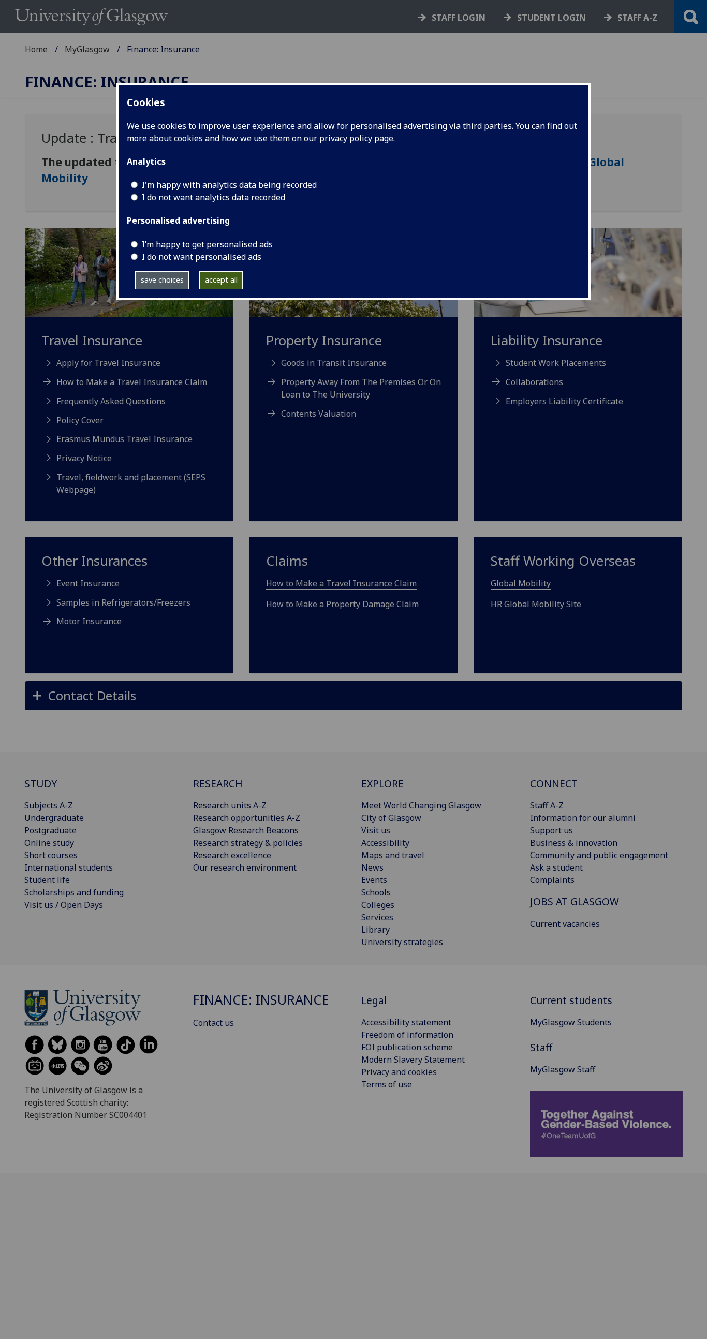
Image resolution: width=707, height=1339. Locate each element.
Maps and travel (392, 855)
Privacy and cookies (399, 1072)
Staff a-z (637, 17)
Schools (376, 892)
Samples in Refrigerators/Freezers (123, 602)
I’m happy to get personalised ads (207, 244)
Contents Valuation (318, 413)
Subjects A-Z (48, 805)
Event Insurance (88, 583)
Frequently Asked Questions (111, 401)
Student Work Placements (556, 363)
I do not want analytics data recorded (213, 197)
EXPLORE (382, 783)
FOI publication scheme (407, 1047)
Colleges (377, 904)
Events (374, 880)
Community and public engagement (599, 855)
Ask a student (556, 867)
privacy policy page (356, 138)
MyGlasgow (87, 49)
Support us (551, 830)
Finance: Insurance (107, 82)
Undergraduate (54, 817)
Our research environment (245, 867)
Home (36, 49)
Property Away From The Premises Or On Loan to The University (361, 388)
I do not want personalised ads (201, 256)
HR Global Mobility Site (536, 604)
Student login (551, 17)
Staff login (458, 17)
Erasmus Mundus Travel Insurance (124, 439)
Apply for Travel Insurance (108, 363)
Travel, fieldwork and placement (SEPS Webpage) (130, 483)
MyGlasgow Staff (562, 1069)
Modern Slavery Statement (413, 1059)
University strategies (402, 942)
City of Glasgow (391, 817)
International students (68, 867)
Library (375, 929)
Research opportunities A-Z (246, 817)
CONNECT (554, 783)
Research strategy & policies (248, 842)
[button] (353, 695)
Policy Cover (80, 420)
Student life (47, 880)
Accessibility (385, 842)
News (372, 867)
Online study (49, 842)
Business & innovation (573, 842)
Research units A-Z (230, 805)
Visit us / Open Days (63, 904)
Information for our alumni (583, 817)
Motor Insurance (89, 621)
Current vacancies (565, 924)
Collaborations (534, 382)
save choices (162, 280)
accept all (221, 280)
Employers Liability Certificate (564, 401)
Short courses (51, 855)
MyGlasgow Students (571, 1022)
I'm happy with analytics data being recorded (229, 184)
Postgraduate (50, 830)
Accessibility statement (406, 1022)
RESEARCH (218, 783)
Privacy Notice (84, 458)
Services (377, 917)
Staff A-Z (547, 805)
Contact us (213, 1022)
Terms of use (386, 1084)
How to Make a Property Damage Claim (342, 604)
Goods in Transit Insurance (334, 363)
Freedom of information (407, 1034)
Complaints (552, 880)
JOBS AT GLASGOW (574, 901)
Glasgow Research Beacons (246, 830)
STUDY (40, 783)
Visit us (375, 830)
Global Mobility (521, 583)
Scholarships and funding (74, 892)
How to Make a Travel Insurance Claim (131, 382)
